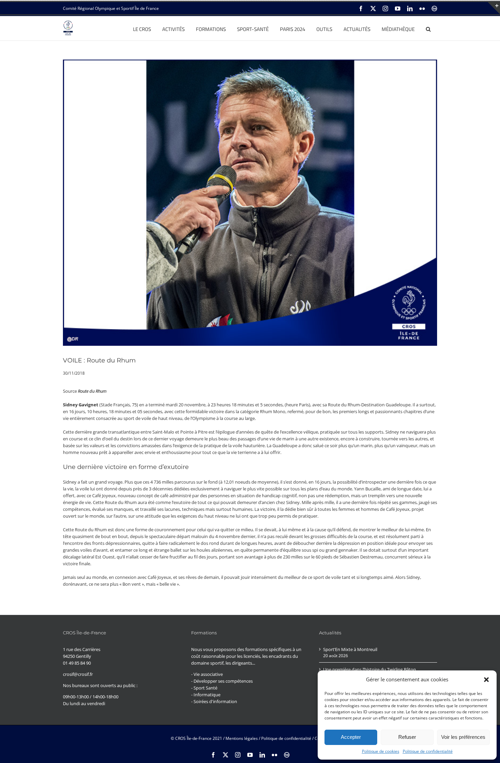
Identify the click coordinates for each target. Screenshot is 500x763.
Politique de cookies (380, 751)
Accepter (351, 737)
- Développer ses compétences (222, 681)
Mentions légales (242, 738)
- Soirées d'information (214, 701)
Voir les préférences (463, 737)
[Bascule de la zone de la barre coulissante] (494, 8)
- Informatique (205, 695)
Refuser (407, 737)
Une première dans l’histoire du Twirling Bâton (369, 669)
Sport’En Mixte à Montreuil (350, 649)
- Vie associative (207, 674)
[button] (486, 679)
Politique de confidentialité (428, 751)
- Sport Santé (204, 688)
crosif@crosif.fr (78, 674)
